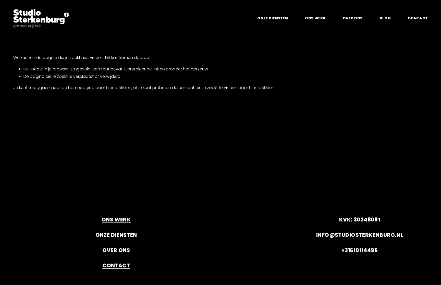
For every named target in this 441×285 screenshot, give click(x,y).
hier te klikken (118, 88)
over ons (352, 18)
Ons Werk (315, 18)
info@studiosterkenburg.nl (359, 235)
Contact (418, 18)
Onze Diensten (272, 18)
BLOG (385, 18)
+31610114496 (359, 250)
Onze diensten (116, 235)
